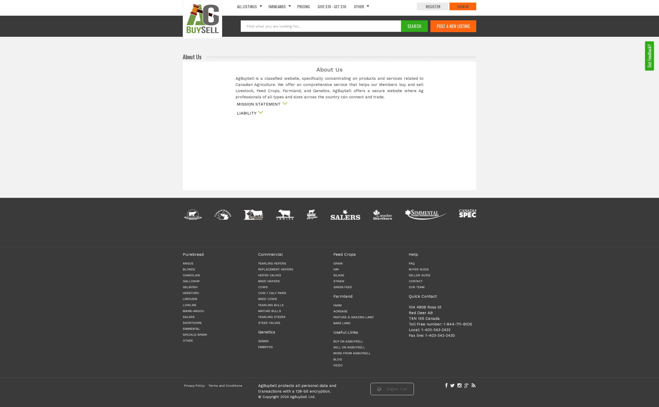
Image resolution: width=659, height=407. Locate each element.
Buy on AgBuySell (348, 341)
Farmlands (277, 6)
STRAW (338, 281)
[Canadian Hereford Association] (221, 214)
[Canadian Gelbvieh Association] (191, 214)
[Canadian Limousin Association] (252, 214)
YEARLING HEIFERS (272, 263)
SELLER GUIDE (419, 275)
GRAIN (338, 263)
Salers (189, 317)
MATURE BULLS (269, 311)
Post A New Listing (453, 26)
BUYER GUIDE (419, 269)
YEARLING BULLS (271, 305)
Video (338, 365)
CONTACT (416, 281)
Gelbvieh (190, 287)
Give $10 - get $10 (332, 6)
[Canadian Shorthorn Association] (381, 214)
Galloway (191, 281)
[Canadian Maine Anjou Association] (310, 214)
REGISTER (433, 6)
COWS (263, 287)
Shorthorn (192, 323)
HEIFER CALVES (269, 275)
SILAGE (338, 275)
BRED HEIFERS (269, 281)
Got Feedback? (649, 55)
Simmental (191, 329)
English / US (396, 389)
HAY (336, 269)
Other (359, 6)
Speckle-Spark (195, 335)
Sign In (463, 6)
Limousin (190, 299)
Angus (188, 263)
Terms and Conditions (225, 385)
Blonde (189, 269)
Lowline (189, 305)
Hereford (191, 293)
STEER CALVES (269, 323)
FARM (337, 305)
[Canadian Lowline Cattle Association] (284, 214)
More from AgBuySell (352, 353)
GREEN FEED (342, 287)
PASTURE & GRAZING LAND (353, 317)
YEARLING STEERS (271, 317)
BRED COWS (267, 299)
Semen (263, 341)
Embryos (265, 347)
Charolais (191, 275)
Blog (337, 359)
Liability (247, 113)
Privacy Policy (194, 385)
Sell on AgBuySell (349, 347)
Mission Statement (259, 104)
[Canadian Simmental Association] (424, 214)
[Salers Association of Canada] (344, 214)
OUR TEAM (416, 287)
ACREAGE (340, 311)
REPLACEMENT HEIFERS (275, 269)
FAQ (412, 263)
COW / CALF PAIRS (272, 293)
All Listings (247, 6)
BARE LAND (342, 323)
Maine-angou (193, 311)
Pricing (303, 6)
